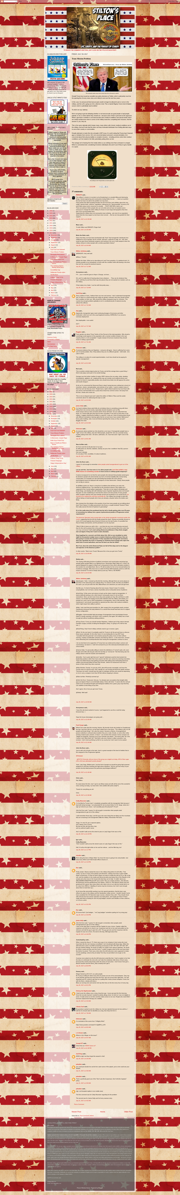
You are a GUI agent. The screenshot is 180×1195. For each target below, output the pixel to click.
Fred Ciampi (80, 725)
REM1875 (79, 195)
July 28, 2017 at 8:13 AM (83, 363)
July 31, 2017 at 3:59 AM (83, 1083)
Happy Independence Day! (58, 282)
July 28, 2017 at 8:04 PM (83, 966)
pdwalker (79, 1064)
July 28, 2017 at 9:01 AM (83, 456)
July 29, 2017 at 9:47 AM (83, 1037)
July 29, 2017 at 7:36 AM (83, 1013)
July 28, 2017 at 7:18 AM (83, 287)
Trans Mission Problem (57, 252)
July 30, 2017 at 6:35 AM (83, 1058)
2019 (51, 228)
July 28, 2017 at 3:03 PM (83, 915)
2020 (51, 225)
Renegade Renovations (57, 254)
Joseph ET (79, 1043)
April (52, 290)
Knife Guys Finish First (57, 259)
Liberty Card (80, 1006)
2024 (51, 215)
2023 (51, 218)
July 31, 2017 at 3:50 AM (83, 1071)
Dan (77, 867)
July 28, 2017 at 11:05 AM (83, 719)
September (54, 242)
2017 (51, 233)
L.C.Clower (79, 1033)
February (54, 295)
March (53, 292)
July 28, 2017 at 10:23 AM (84, 573)
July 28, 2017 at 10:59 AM (84, 702)
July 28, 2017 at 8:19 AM (83, 400)
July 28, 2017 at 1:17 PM (83, 850)
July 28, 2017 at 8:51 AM (83, 439)
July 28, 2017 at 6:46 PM (83, 934)
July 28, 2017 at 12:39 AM (84, 219)
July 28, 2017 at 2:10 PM (83, 862)
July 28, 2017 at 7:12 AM (83, 266)
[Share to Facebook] (105, 187)
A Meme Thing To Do (57, 277)
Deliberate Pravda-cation (58, 272)
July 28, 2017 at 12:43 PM (84, 834)
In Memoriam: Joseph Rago (59, 257)
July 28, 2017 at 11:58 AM (83, 795)
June (52, 285)
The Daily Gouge (52, 346)
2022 (51, 220)
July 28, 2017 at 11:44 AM (83, 742)
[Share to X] (104, 187)
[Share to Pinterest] (107, 187)
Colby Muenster (81, 801)
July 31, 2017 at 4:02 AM (83, 1100)
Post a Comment (79, 1104)
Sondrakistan (51, 344)
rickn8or (78, 855)
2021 (51, 223)
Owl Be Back (54, 274)
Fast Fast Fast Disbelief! (58, 249)
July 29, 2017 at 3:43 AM (83, 1001)
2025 (51, 213)
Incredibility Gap (55, 270)
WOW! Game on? (90, 1045)
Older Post (128, 1112)
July (52, 247)
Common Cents (52, 337)
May (52, 288)
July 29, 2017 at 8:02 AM (83, 1027)
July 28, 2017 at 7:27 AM (83, 326)
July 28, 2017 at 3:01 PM (83, 904)
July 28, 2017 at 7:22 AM (83, 305)
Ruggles (78, 332)
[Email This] (100, 187)
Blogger (100, 1188)
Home (102, 1112)
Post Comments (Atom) (87, 1115)
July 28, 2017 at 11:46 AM (83, 772)
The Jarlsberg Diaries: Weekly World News (57, 266)
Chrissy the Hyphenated (84, 991)
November (54, 237)
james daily (79, 406)
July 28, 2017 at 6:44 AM (83, 245)
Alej (77, 311)
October (53, 240)
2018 (51, 230)
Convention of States (53, 339)
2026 (51, 210)
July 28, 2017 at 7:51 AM (83, 342)
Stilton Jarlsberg (81, 251)
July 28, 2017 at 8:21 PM (83, 985)
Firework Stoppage (56, 279)
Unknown (79, 347)
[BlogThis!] (102, 187)
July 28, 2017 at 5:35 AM (83, 229)
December (54, 235)
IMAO (49, 341)
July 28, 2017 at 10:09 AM (84, 553)
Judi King (79, 293)
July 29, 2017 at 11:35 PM (83, 1048)
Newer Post (76, 1112)
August (53, 245)
